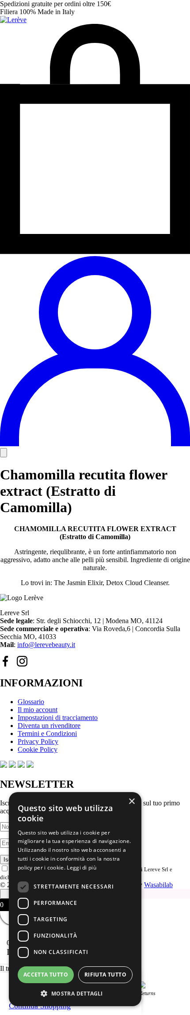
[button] (75, 993)
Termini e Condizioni (47, 733)
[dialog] (75, 899)
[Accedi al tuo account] (95, 444)
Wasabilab (158, 885)
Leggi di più (81, 867)
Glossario (31, 701)
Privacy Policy (38, 741)
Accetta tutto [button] (45, 974)
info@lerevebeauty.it (46, 644)
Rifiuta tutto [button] (105, 974)
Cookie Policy (37, 749)
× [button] (131, 801)
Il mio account (37, 709)
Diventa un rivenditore (49, 725)
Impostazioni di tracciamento (58, 717)
